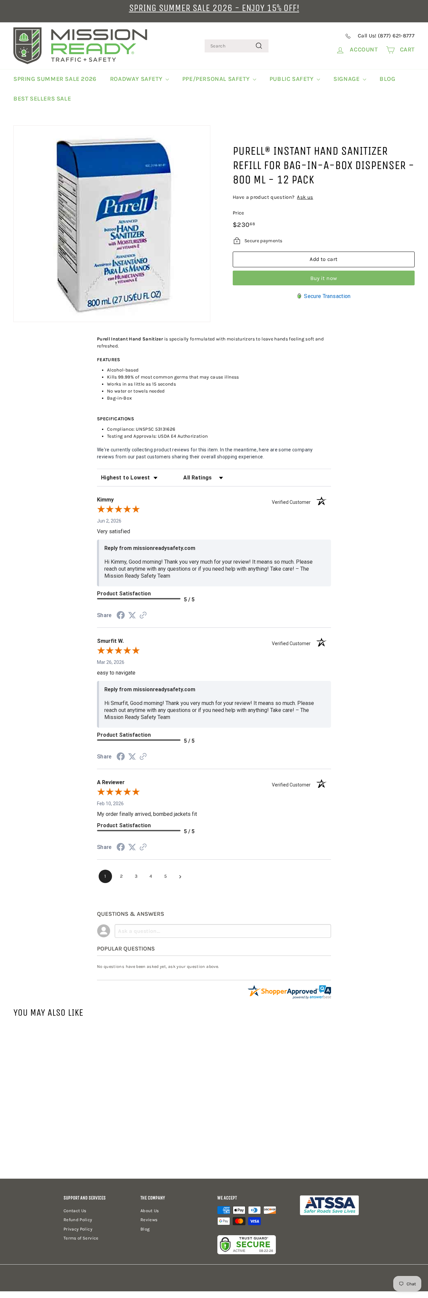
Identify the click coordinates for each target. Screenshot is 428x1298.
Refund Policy (78, 1219)
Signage (347, 79)
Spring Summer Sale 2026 (55, 79)
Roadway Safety (137, 79)
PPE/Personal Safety (216, 79)
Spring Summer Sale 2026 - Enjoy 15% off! (214, 8)
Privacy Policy (78, 1229)
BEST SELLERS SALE (42, 98)
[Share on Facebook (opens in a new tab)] (121, 616)
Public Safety (292, 79)
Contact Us (75, 1210)
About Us (149, 1210)
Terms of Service (81, 1238)
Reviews (148, 1219)
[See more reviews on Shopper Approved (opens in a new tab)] (143, 615)
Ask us (305, 197)
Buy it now (323, 278)
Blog (387, 79)
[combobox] (237, 45)
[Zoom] (112, 224)
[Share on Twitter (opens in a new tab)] (132, 615)
